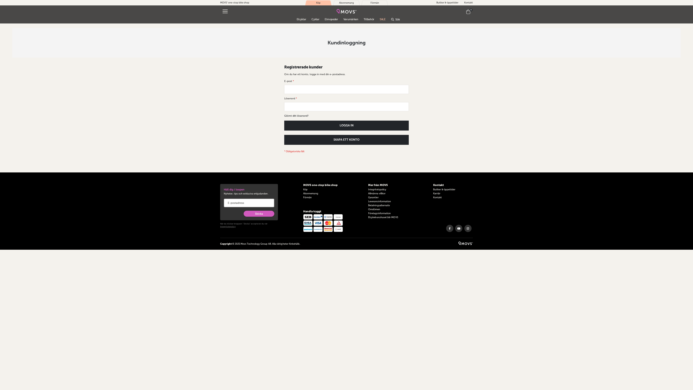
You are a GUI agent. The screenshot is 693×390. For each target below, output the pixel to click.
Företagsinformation (379, 213)
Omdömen (374, 209)
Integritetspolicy (228, 227)
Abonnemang (310, 193)
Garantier (373, 197)
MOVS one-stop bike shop (234, 2)
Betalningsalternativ (379, 205)
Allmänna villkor (376, 193)
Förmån (307, 197)
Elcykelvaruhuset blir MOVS (383, 217)
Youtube (458, 228)
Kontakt (468, 2)
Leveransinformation (379, 201)
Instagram (468, 228)
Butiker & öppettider (447, 2)
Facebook (449, 228)
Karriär (436, 193)
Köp (305, 189)
